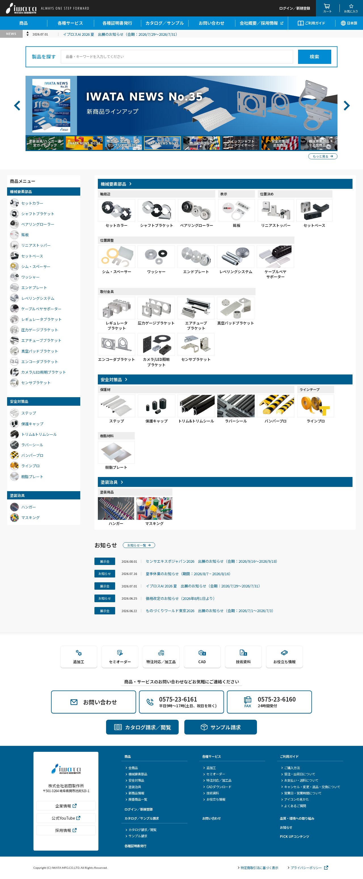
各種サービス (70, 23)
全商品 (133, 767)
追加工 (211, 767)
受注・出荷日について (299, 774)
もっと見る (320, 156)
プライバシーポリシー (306, 867)
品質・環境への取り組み (297, 818)
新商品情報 (136, 793)
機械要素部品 (137, 774)
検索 (314, 56)
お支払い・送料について (301, 780)
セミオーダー (215, 774)
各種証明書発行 (117, 23)
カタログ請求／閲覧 (142, 829)
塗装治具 (134, 786)
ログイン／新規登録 (138, 809)
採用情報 (63, 830)
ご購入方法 (292, 767)
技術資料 (212, 793)
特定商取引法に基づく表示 (259, 867)
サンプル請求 (137, 836)
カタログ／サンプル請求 (141, 818)
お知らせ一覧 (136, 545)
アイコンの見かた (296, 799)
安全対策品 (136, 780)
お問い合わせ (211, 23)
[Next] (346, 105)
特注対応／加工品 (218, 780)
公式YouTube (63, 818)
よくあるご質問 (295, 805)
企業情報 (63, 806)
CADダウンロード (218, 786)
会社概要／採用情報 (259, 23)
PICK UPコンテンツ (294, 836)
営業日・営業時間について (303, 793)
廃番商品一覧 (137, 799)
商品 (23, 23)
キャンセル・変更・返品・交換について (312, 786)
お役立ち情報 (215, 799)
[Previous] (17, 105)
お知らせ (286, 827)
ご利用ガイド (315, 23)
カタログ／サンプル (164, 23)
